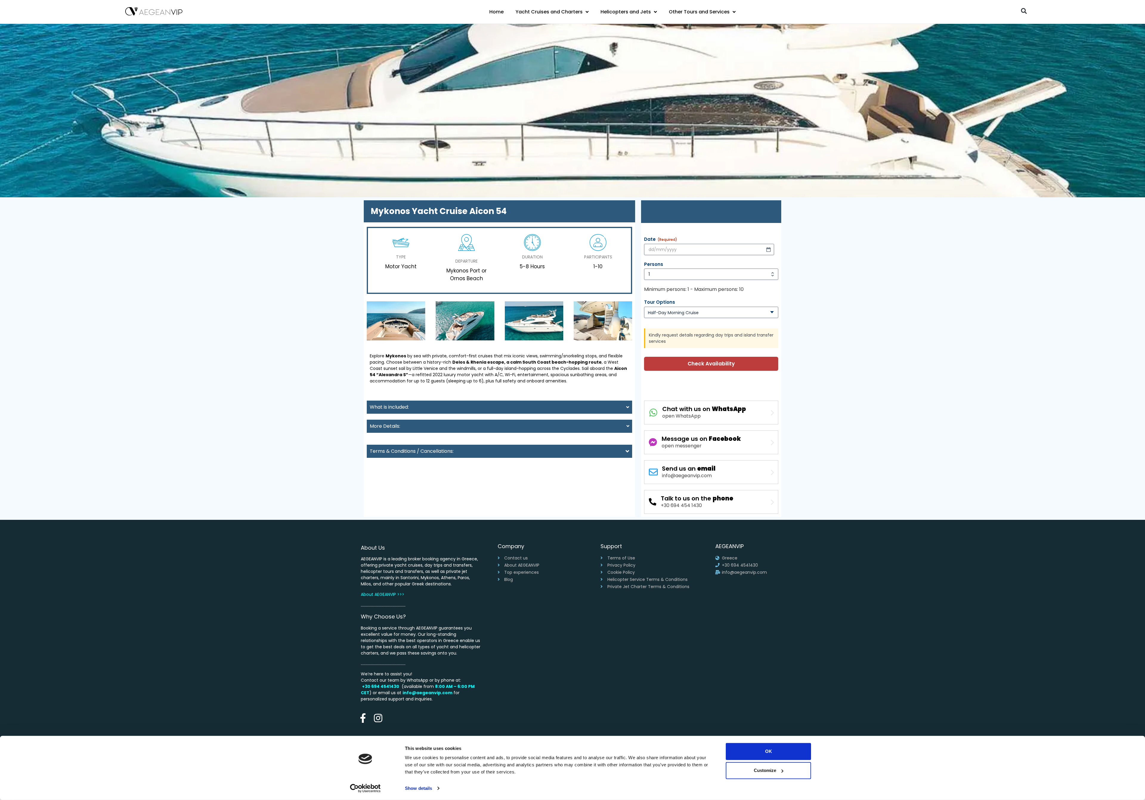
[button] (1024, 11)
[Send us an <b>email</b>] (653, 472)
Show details (418, 788)
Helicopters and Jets (626, 11)
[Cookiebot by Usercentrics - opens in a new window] (365, 788)
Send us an (689, 468)
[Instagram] (378, 718)
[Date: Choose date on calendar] (768, 249)
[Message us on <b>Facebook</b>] (653, 442)
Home (496, 11)
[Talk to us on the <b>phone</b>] (652, 502)
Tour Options (659, 302)
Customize (765, 770)
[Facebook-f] (362, 718)
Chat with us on (704, 409)
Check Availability (711, 363)
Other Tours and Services (699, 11)
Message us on (701, 439)
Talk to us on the (697, 498)
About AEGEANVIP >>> (382, 594)
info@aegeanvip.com (427, 693)
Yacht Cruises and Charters (549, 11)
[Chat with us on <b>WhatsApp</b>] (653, 412)
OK (768, 751)
